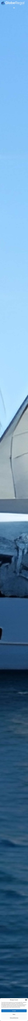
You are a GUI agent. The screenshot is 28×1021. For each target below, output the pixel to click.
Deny (14, 1014)
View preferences (14, 1018)
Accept (14, 1010)
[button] (26, 999)
